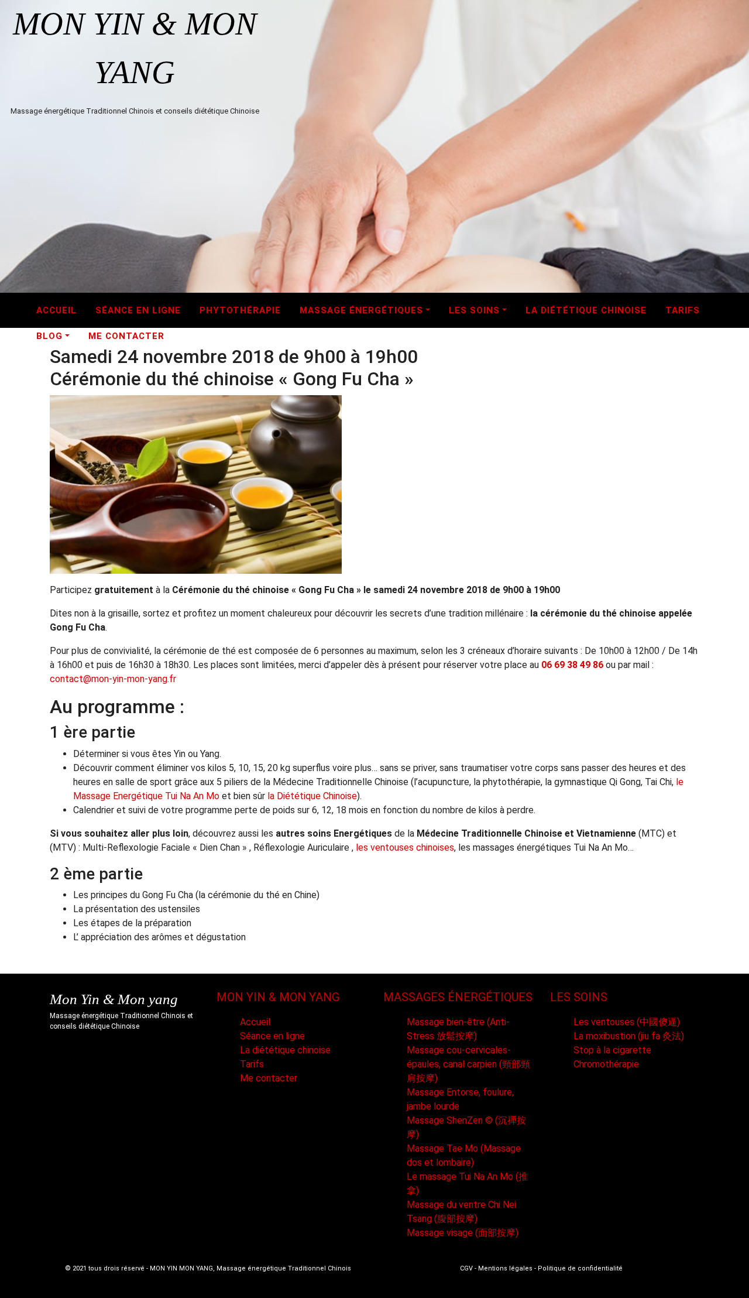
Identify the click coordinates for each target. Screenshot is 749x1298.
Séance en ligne (138, 310)
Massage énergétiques (361, 310)
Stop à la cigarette (612, 1050)
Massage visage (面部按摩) (462, 1232)
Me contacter (126, 336)
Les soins (474, 310)
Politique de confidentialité (580, 1268)
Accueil (56, 310)
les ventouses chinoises (405, 847)
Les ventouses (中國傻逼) (626, 1022)
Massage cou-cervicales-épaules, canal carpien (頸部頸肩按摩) (468, 1064)
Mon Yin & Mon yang (114, 999)
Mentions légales (505, 1268)
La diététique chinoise (586, 310)
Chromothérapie (606, 1064)
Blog (49, 336)
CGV (466, 1268)
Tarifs (682, 310)
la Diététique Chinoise (312, 796)
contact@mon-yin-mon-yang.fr (113, 678)
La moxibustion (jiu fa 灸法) (628, 1036)
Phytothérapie (240, 310)
